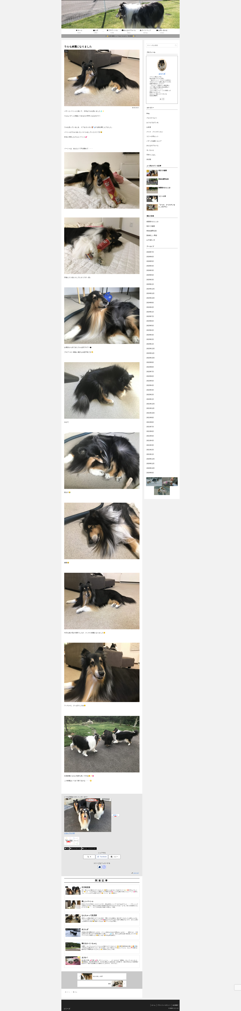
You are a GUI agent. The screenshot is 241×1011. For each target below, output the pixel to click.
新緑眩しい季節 (151, 235)
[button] (114, 857)
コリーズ (162, 74)
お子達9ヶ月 (150, 240)
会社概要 (175, 1005)
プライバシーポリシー (164, 1005)
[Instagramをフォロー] (104, 867)
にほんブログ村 (69, 833)
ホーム (153, 1005)
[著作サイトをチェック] (100, 867)
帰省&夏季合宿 (151, 231)
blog (67, 848)
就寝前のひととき (152, 221)
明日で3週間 (150, 226)
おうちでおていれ (76, 848)
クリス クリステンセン (90, 848)
